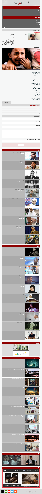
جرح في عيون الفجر (21, 313)
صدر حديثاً (38, 22)
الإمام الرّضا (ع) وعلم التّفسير (20, 217)
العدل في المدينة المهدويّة (20, 226)
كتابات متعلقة (34, 105)
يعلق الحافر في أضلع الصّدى (20, 276)
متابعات (38, 10)
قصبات (38, 12)
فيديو (36, 454)
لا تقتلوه (23, 294)
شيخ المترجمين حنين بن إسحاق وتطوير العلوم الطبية (16, 207)
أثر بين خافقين (22, 248)
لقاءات (38, 24)
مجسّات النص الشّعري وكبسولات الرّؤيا (18, 152)
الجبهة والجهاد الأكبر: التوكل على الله (19, 235)
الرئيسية (38, 7)
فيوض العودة (22, 285)
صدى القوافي (37, 17)
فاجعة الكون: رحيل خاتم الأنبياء (20, 266)
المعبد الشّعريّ (22, 303)
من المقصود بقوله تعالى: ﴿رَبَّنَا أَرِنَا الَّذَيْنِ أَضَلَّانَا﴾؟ (17, 198)
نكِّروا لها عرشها (22, 161)
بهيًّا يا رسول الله (22, 257)
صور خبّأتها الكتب (36, 15)
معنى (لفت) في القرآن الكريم (19, 189)
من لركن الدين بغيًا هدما (20, 322)
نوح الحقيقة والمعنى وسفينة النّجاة (19, 180)
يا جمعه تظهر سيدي (21, 331)
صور (37, 468)
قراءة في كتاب (37, 20)
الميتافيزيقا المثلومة (21, 170)
